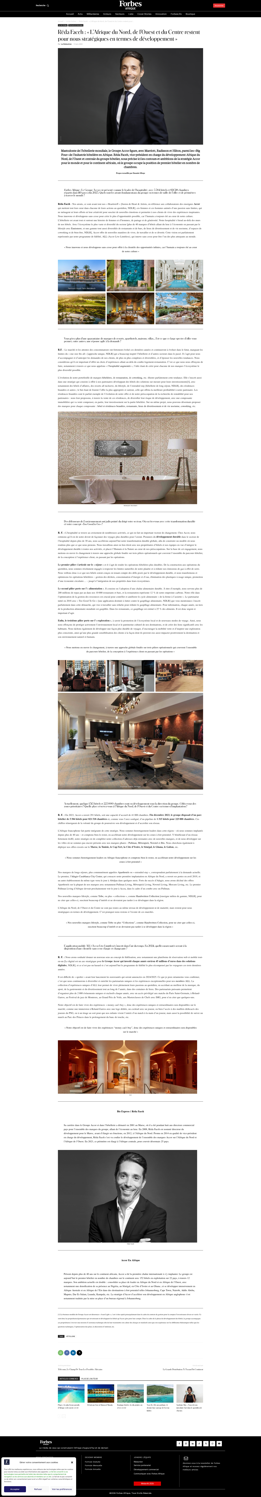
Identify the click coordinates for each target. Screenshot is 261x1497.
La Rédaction (66, 44)
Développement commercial (146, 1469)
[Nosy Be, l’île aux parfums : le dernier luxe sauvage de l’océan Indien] (160, 1393)
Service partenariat (142, 1465)
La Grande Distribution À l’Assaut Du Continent (183, 1369)
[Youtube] (219, 1443)
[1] (188, 381)
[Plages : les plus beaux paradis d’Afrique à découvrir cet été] (71, 1393)
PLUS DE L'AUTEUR (89, 1379)
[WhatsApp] (60, 1352)
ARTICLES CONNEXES (69, 1379)
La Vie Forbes (71, 21)
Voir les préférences (62, 1489)
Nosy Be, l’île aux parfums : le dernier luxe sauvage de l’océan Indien (158, 1408)
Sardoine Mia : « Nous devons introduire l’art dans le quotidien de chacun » (189, 1408)
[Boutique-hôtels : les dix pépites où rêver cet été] (130, 1393)
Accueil (60, 21)
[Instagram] (186, 1443)
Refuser (38, 1489)
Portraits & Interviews (76, 25)
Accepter (15, 1489)
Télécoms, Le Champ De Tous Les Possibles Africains (80, 1369)
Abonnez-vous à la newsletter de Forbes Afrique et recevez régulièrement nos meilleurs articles (201, 1466)
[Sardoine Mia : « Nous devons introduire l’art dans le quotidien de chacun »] (189, 1393)
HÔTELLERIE (70, 1336)
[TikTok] (199, 1443)
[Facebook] (67, 1352)
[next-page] (64, 1416)
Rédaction (138, 1462)
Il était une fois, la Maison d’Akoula (100, 1405)
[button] (72, 1462)
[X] (79, 1352)
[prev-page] (59, 1416)
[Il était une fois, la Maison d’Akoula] (101, 1393)
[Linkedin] (73, 1352)
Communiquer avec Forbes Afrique (149, 1473)
